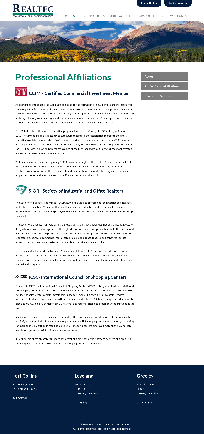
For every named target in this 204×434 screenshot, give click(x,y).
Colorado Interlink (120, 428)
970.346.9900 (145, 402)
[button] (83, 16)
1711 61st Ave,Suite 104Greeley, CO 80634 (147, 389)
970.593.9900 (83, 402)
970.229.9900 (20, 398)
